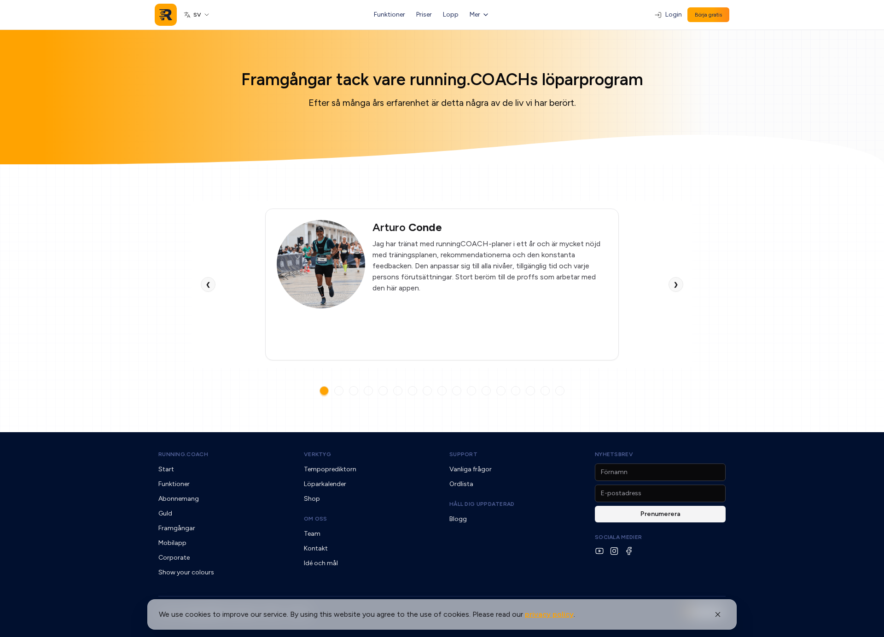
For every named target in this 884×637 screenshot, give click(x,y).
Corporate (174, 558)
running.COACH (183, 454)
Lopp (451, 14)
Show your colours (186, 572)
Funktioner (389, 14)
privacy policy (549, 614)
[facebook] (629, 551)
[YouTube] (599, 551)
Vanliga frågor (470, 469)
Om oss (315, 518)
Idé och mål (321, 563)
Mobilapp (172, 543)
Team (312, 534)
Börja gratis (708, 15)
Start (166, 469)
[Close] (717, 614)
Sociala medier (618, 537)
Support (463, 454)
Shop (312, 499)
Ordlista (461, 484)
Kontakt (316, 548)
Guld (165, 513)
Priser (424, 14)
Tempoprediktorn (330, 469)
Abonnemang (178, 499)
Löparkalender (325, 484)
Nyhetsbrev (614, 454)
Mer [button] (475, 14)
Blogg (458, 519)
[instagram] (614, 551)
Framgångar (176, 528)
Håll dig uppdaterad (482, 504)
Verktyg (317, 454)
